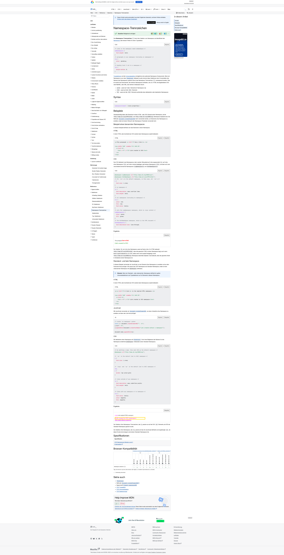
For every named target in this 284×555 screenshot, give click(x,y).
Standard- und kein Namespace (126, 261)
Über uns (133, 530)
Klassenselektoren (97, 201)
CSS (91, 21)
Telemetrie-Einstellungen (129, 549)
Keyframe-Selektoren (98, 207)
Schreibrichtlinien (157, 535)
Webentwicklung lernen (180, 532)
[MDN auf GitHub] (91, 539)
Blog (169, 9)
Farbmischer (95, 180)
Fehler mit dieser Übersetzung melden (146, 508)
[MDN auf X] (96, 539)
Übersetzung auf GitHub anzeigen (124, 508)
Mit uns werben (135, 538)
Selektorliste (95, 213)
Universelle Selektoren (98, 219)
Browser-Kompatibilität (181, 27)
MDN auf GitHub (157, 540)
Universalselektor (130, 76)
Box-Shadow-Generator (98, 174)
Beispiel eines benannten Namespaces (129, 124)
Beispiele (177, 23)
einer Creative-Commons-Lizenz (157, 552)
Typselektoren (117, 76)
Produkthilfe (134, 543)
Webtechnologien (178, 530)
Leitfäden (93, 24)
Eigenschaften (95, 189)
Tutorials (176, 538)
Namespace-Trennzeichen (99, 210)
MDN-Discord (156, 538)
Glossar (176, 540)
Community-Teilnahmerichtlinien (155, 549)
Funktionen (94, 240)
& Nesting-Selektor (97, 195)
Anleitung (93, 158)
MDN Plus (134, 540)
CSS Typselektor (121, 487)
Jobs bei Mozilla (135, 535)
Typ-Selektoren (96, 216)
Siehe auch (178, 30)
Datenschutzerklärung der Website (111, 549)
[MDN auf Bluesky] (94, 539)
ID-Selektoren (96, 204)
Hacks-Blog (177, 543)
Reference (93, 186)
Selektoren (94, 192)
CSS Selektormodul (121, 491)
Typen (93, 237)
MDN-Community (157, 530)
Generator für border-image (99, 168)
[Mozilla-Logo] (95, 549)
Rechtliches (141, 549)
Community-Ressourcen (159, 532)
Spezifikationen (179, 25)
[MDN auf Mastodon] (99, 539)
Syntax (177, 20)
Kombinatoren (95, 222)
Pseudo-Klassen (95, 225)
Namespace (117, 40)
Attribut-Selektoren (97, 198)
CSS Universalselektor (122, 489)
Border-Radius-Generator (99, 171)
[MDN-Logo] (93, 527)
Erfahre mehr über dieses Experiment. (127, 19)
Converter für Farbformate (99, 177)
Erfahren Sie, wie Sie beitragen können (125, 506)
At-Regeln (94, 231)
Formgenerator (96, 183)
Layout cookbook (96, 161)
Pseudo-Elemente (96, 228)
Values (93, 234)
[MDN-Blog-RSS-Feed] (102, 539)
